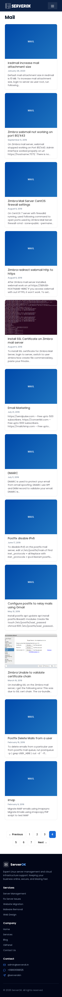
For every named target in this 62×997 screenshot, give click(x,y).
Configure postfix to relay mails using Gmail (30, 605)
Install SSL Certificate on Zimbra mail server (30, 340)
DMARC (13, 473)
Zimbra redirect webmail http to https (30, 271)
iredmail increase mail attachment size (23, 65)
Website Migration (13, 904)
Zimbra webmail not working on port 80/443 (30, 134)
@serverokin (14, 975)
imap (11, 800)
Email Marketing (19, 408)
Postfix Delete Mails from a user (30, 738)
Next (42, 842)
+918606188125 (16, 970)
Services (7, 934)
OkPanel (7, 945)
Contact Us (9, 950)
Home (6, 929)
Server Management (14, 893)
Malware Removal (13, 909)
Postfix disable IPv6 (21, 538)
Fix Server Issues (12, 898)
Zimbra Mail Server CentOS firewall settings (27, 203)
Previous (16, 834)
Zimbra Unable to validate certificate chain (26, 674)
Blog (5, 939)
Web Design (9, 914)
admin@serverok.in (18, 964)
